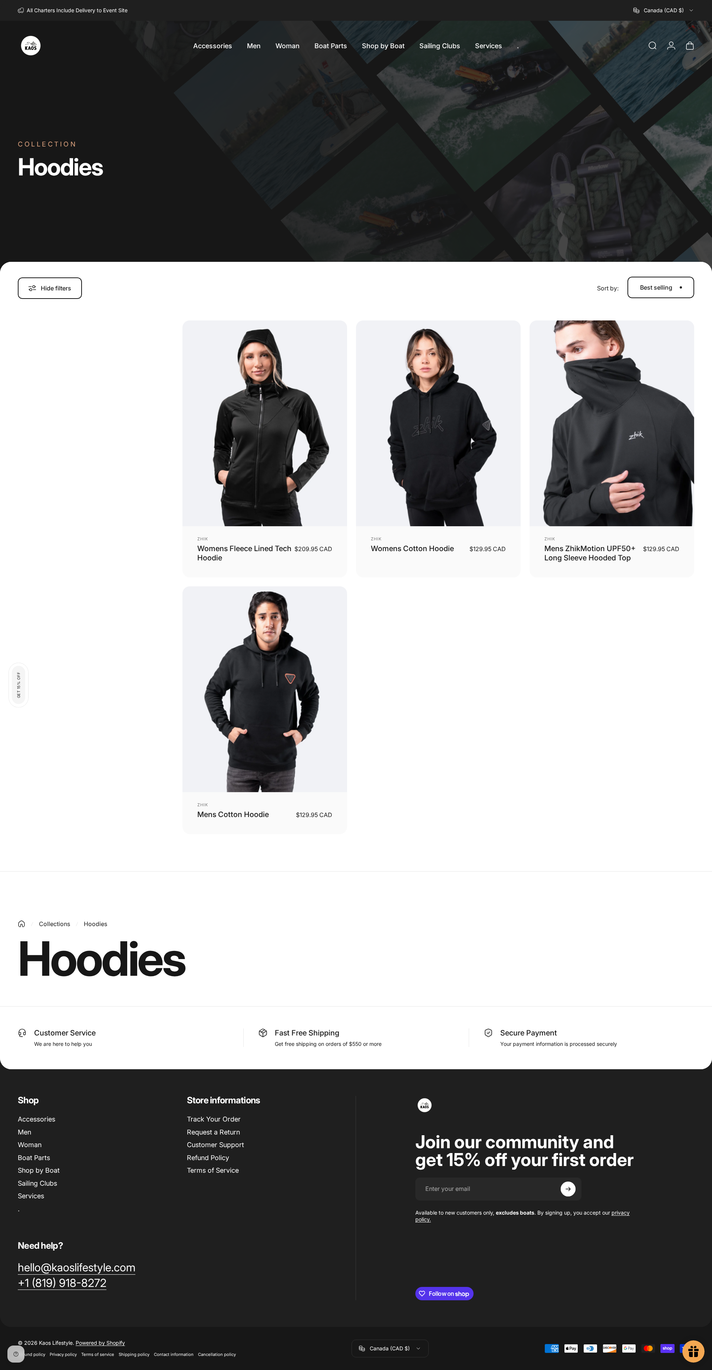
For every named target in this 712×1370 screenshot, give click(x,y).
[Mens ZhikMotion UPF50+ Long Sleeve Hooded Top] (612, 423)
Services (31, 1196)
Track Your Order (214, 1119)
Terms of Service (213, 1170)
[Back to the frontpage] (21, 924)
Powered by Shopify (100, 1343)
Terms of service (97, 1354)
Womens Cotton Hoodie (412, 548)
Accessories (36, 1119)
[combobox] (663, 10)
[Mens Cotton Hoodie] (264, 689)
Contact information (174, 1354)
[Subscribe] (568, 1189)
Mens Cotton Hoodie (233, 814)
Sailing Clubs (37, 1183)
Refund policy (31, 1354)
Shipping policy (134, 1354)
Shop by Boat (39, 1170)
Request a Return (213, 1132)
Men (24, 1132)
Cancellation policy (217, 1354)
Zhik (202, 538)
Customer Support (215, 1145)
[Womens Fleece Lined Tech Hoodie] (264, 423)
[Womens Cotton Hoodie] (438, 423)
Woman (30, 1145)
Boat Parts (34, 1158)
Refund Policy (208, 1158)
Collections (54, 924)
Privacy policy (63, 1354)
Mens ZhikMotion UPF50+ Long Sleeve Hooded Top (590, 553)
